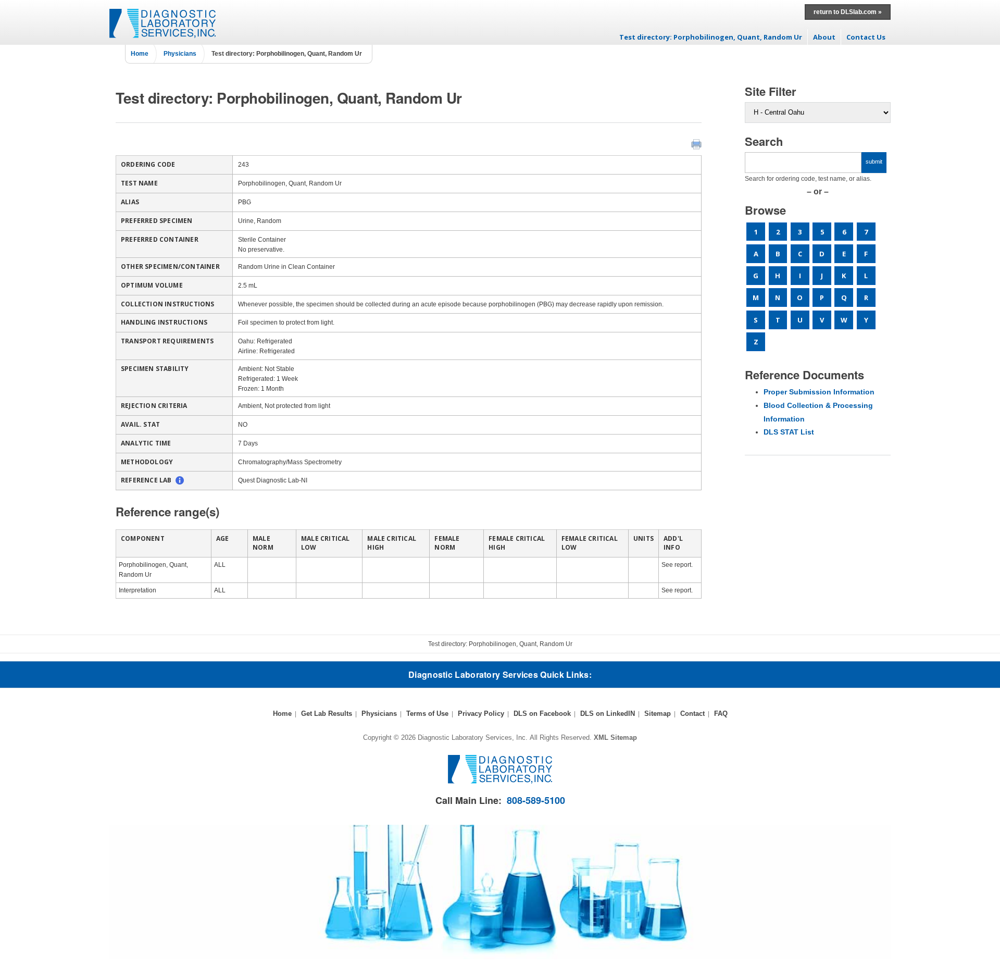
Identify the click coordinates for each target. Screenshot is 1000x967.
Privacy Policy (481, 713)
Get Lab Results (326, 713)
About (824, 37)
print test (696, 144)
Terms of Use (427, 713)
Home (139, 53)
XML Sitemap (615, 737)
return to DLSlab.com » (848, 12)
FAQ (721, 713)
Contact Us (865, 37)
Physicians (180, 53)
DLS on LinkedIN (607, 713)
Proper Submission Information (819, 392)
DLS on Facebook (542, 713)
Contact (692, 713)
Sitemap (657, 713)
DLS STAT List (789, 432)
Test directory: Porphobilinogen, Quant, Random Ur (710, 37)
